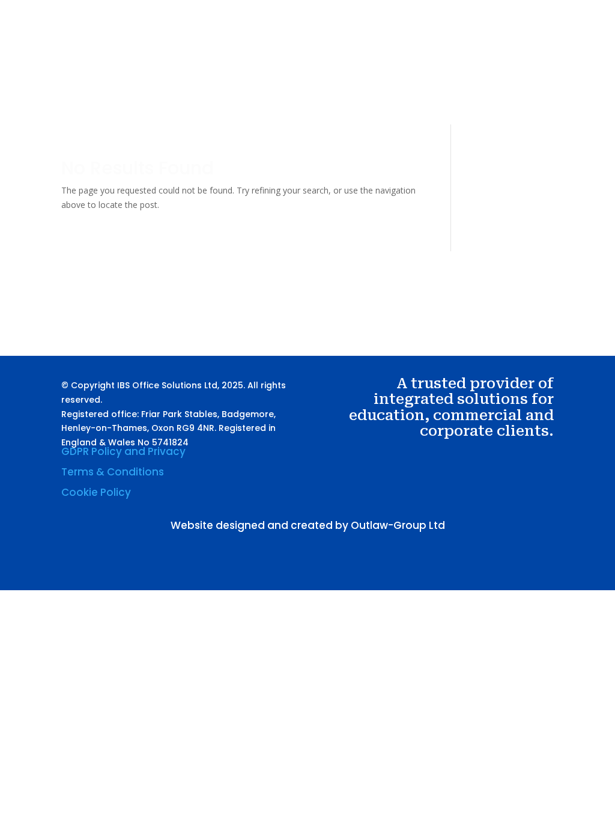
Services (392, 71)
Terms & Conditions (112, 472)
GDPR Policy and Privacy (123, 451)
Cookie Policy (96, 492)
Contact (312, 117)
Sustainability (464, 71)
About (346, 71)
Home (307, 71)
